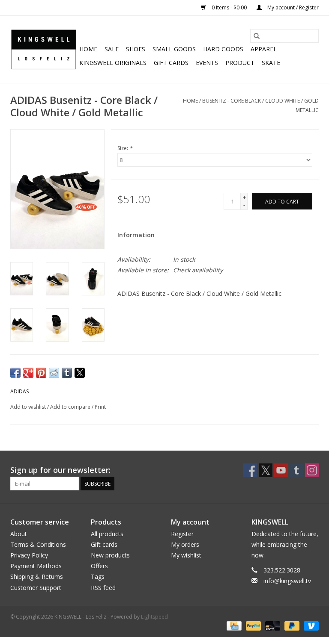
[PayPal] (252, 625)
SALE (112, 49)
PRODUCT (239, 63)
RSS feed (103, 588)
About (18, 534)
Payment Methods (36, 566)
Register (182, 534)
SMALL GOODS (174, 49)
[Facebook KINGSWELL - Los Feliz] (250, 470)
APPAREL (264, 49)
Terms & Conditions (38, 544)
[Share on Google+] (28, 373)
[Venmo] (310, 625)
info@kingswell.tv (287, 581)
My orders (185, 544)
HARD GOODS (223, 49)
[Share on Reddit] (54, 373)
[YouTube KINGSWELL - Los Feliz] (281, 470)
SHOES (135, 49)
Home (88, 49)
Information (136, 235)
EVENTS (207, 63)
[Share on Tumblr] (67, 373)
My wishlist (186, 555)
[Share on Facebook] (15, 373)
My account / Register (292, 7)
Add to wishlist (28, 406)
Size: (124, 148)
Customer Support (35, 588)
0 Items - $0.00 (229, 7)
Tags (98, 576)
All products (107, 534)
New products (110, 555)
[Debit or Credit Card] (271, 625)
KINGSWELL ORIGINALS (113, 63)
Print (100, 406)
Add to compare (71, 406)
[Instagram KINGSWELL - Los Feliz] (312, 470)
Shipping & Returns (36, 576)
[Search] (256, 36)
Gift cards (171, 63)
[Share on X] (80, 373)
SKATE (271, 63)
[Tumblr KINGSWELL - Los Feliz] (296, 470)
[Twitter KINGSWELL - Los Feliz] (265, 470)
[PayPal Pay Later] (291, 625)
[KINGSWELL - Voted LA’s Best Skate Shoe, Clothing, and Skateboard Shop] (43, 49)
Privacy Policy (29, 555)
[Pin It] (41, 373)
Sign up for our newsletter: (60, 470)
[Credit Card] (233, 625)
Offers (99, 566)
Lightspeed (154, 616)
